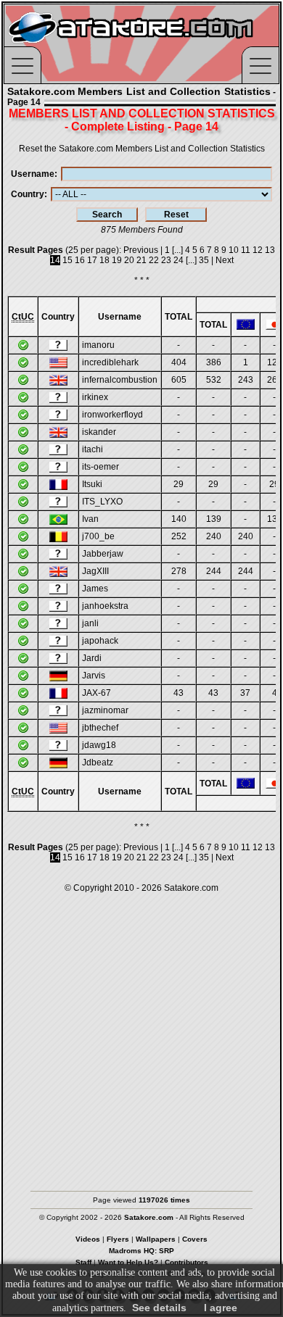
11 (245, 250)
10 (234, 250)
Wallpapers (156, 1239)
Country (27, 194)
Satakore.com (191, 888)
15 (67, 260)
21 (141, 260)
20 (129, 260)
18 (104, 260)
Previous (140, 250)
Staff (83, 1262)
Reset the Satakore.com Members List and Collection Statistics (142, 149)
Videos (87, 1239)
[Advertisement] (141, 1035)
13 (270, 250)
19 (117, 260)
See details (159, 1307)
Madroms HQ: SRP (141, 1251)
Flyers (118, 1239)
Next (225, 260)
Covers (195, 1239)
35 (204, 260)
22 (154, 260)
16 (80, 260)
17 (92, 260)
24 (178, 260)
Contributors (186, 1262)
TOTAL (178, 317)
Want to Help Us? (128, 1262)
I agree (220, 1307)
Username (32, 174)
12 (258, 250)
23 (166, 260)
